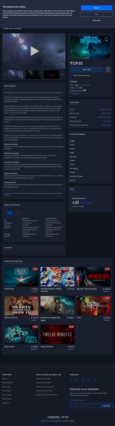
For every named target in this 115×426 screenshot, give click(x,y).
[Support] (95, 380)
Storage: (7, 234)
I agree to (80, 400)
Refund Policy (6, 399)
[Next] (63, 74)
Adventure (103, 109)
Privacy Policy (6, 395)
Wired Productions (104, 117)
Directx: (7, 236)
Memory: (7, 225)
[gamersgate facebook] (71, 380)
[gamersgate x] (77, 380)
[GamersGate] (57, 419)
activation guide (84, 85)
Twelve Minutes (47, 346)
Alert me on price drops (82, 75)
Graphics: (7, 227)
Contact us (5, 403)
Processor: (8, 223)
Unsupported (106, 125)
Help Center (6, 387)
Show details (97, 20)
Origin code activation (43, 379)
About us (5, 379)
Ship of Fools (9, 346)
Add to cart (87, 69)
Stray (79, 317)
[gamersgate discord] (89, 379)
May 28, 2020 (106, 113)
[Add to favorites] (108, 69)
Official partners (7, 383)
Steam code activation (43, 383)
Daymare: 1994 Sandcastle (87, 289)
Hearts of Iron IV (11, 317)
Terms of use (6, 391)
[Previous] (5, 74)
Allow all (96, 8)
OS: (5, 221)
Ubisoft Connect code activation (46, 395)
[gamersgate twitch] (83, 380)
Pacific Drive (9, 289)
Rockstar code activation (44, 391)
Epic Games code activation (45, 387)
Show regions (74, 93)
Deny (96, 14)
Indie (109, 109)
